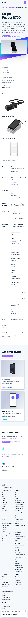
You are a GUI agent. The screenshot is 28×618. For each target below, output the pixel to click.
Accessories (5, 67)
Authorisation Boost (7, 496)
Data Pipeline (5, 510)
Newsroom (17, 580)
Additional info (6, 87)
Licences (4, 593)
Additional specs (6, 82)
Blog (3, 580)
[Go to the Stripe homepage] (3, 485)
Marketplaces (18, 510)
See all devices (7, 356)
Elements (4, 512)
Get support (5, 604)
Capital (3, 500)
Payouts (4, 529)
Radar (3, 531)
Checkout (4, 502)
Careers (17, 578)
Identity (4, 515)
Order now (5, 36)
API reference (18, 561)
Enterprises (18, 493)
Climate (4, 504)
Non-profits (18, 534)
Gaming (17, 523)
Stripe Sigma (5, 535)
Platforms (17, 514)
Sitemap (4, 595)
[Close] (25, 611)
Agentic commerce (19, 496)
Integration (5, 75)
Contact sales (15, 36)
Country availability (7, 77)
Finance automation (19, 504)
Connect (4, 506)
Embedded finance (19, 502)
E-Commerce (18, 500)
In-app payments (19, 508)
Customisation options (8, 80)
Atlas (3, 494)
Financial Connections (7, 514)
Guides (4, 576)
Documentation (18, 560)
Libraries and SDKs (19, 567)
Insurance (17, 529)
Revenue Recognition (7, 533)
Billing (3, 498)
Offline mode (14, 184)
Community (5, 582)
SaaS (16, 515)
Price (3, 85)
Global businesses (19, 506)
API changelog (18, 565)
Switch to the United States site (10, 614)
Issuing (3, 519)
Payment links (5, 525)
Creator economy (19, 519)
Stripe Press (18, 582)
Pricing (3, 493)
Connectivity (5, 72)
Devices (11, 7)
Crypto (3, 508)
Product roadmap (19, 576)
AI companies (18, 517)
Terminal (4, 7)
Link (3, 521)
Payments (4, 527)
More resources (6, 599)
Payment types (6, 70)
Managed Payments (7, 523)
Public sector (18, 538)
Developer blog (18, 571)
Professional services (20, 536)
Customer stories (6, 578)
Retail (16, 540)
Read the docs (14, 326)
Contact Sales (15, 441)
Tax (3, 537)
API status (17, 563)
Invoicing (4, 517)
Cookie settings (6, 597)
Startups (17, 494)
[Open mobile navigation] (25, 2)
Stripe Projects (18, 569)
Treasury (4, 540)
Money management (20, 512)
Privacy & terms (6, 588)
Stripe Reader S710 (18, 32)
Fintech (17, 521)
